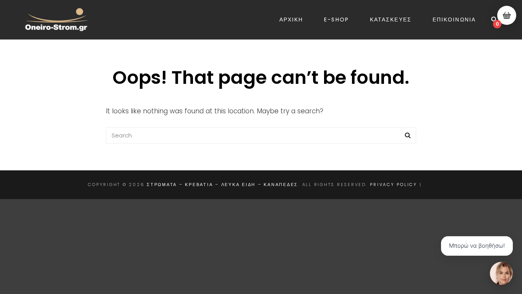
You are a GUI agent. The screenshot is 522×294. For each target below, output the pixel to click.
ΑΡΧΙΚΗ (291, 19)
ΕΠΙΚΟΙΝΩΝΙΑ (454, 19)
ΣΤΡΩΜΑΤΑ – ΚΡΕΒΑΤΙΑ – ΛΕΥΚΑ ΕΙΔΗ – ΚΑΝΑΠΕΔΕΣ (222, 184)
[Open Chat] (501, 273)
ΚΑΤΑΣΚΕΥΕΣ (391, 19)
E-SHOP (336, 19)
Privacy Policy (393, 184)
